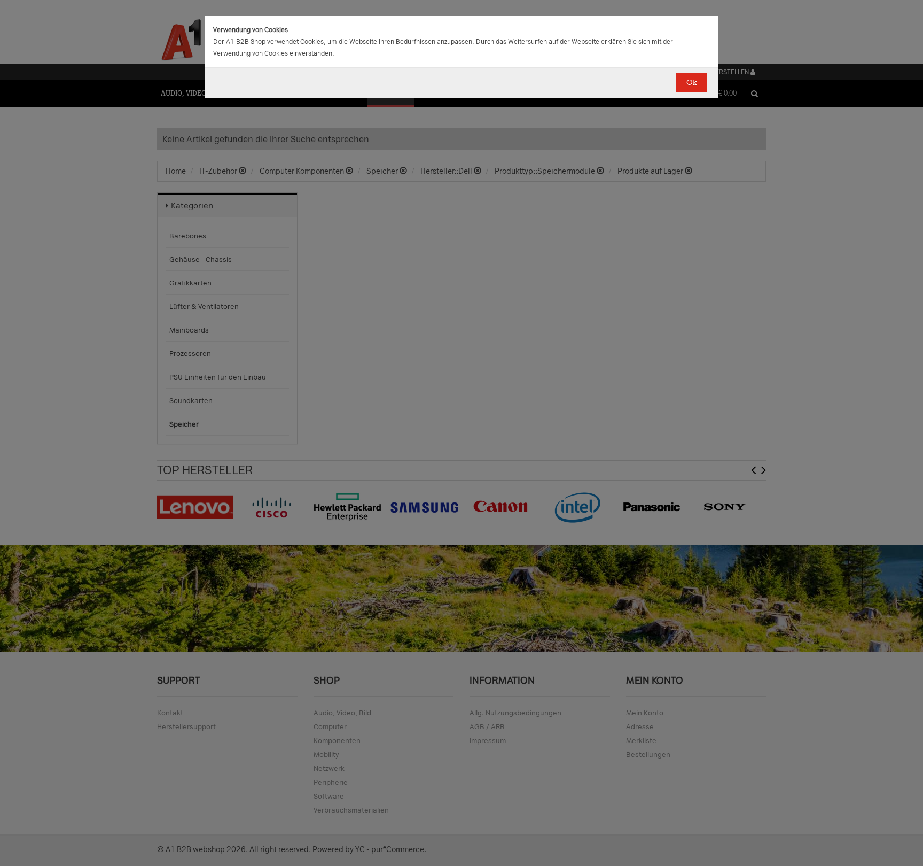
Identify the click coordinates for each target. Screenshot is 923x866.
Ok (691, 82)
